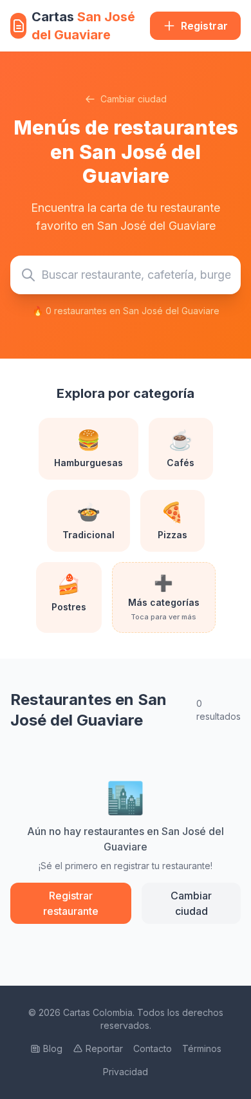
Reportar (104, 1048)
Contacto (152, 1048)
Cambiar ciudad (133, 98)
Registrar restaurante (70, 903)
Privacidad (125, 1071)
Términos (201, 1048)
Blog (52, 1048)
